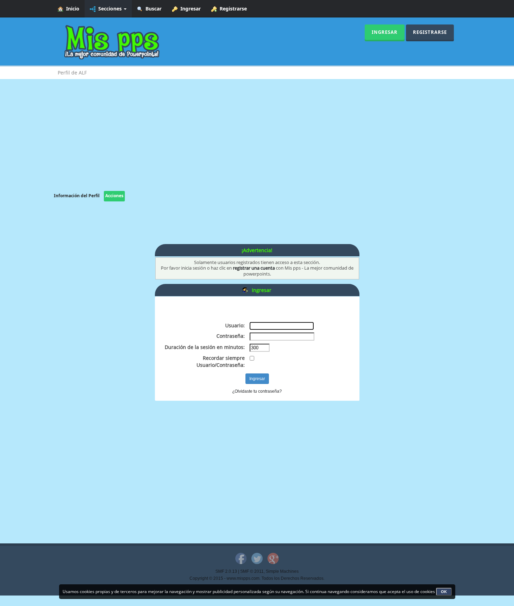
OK (444, 592)
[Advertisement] (257, 142)
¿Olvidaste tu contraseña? (257, 391)
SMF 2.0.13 (226, 571)
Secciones (109, 8)
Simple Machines (282, 571)
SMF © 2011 (252, 571)
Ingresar (189, 8)
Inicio (71, 8)
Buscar (152, 8)
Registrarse (232, 8)
